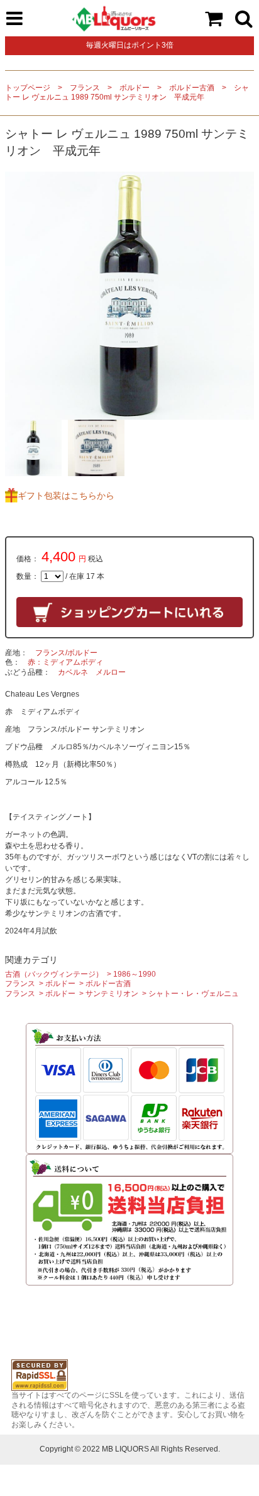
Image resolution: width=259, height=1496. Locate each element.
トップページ (27, 87)
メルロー (111, 672)
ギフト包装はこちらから (66, 496)
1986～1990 (134, 974)
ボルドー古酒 (191, 87)
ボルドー (134, 87)
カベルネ (73, 672)
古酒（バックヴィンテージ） (54, 974)
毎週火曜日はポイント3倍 (130, 45)
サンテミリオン (111, 993)
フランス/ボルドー (66, 652)
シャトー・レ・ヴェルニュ (193, 993)
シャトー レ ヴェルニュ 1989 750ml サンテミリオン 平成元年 (127, 92)
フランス (85, 87)
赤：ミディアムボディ (65, 662)
